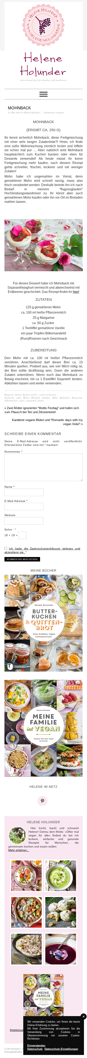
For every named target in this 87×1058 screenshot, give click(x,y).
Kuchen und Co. (30, 394)
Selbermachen (11, 400)
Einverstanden (36, 1045)
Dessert (18, 394)
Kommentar (13, 451)
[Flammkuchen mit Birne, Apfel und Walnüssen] (26, 949)
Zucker (40, 400)
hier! (76, 291)
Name (9, 486)
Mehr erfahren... (18, 850)
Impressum (17, 1030)
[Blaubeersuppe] (60, 949)
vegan (21, 400)
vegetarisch (31, 400)
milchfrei (46, 397)
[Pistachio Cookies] (60, 912)
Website (10, 515)
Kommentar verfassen (54, 112)
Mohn (55, 397)
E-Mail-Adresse (16, 501)
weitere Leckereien (47, 394)
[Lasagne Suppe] (26, 912)
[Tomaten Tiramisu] (26, 875)
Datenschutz (35, 1049)
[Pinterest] (43, 801)
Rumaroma (77, 397)
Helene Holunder (43, 65)
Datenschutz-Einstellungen (61, 1049)
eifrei (18, 397)
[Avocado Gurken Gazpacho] (60, 875)
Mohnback (65, 397)
